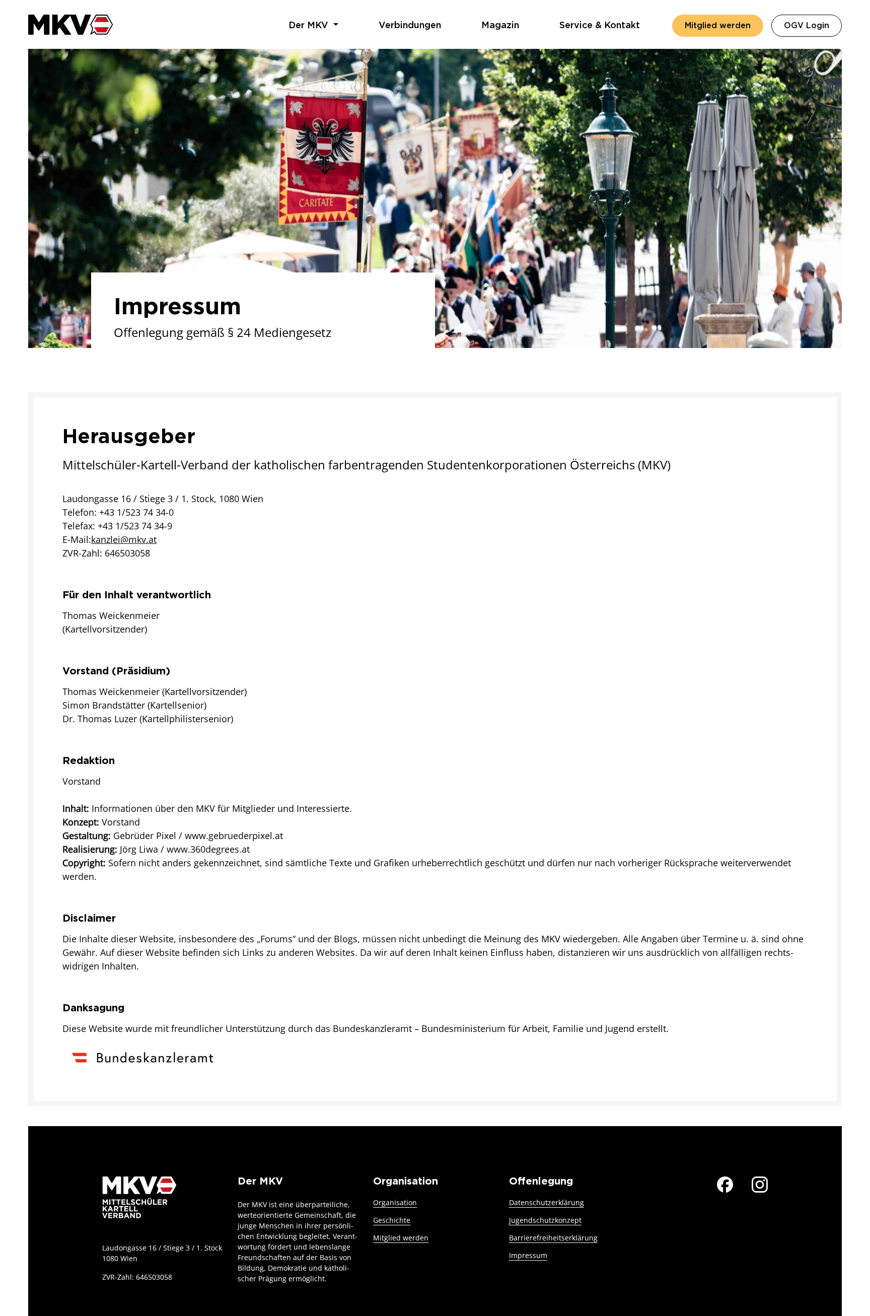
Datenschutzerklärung (546, 1202)
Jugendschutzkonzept (545, 1220)
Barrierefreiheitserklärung (553, 1237)
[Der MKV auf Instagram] (760, 1184)
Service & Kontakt (599, 25)
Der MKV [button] (309, 25)
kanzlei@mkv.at (124, 539)
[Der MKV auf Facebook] (725, 1184)
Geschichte (391, 1220)
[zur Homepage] (70, 24)
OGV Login (813, 25)
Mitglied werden (718, 26)
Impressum (528, 1255)
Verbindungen (410, 25)
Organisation (395, 1202)
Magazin (500, 25)
